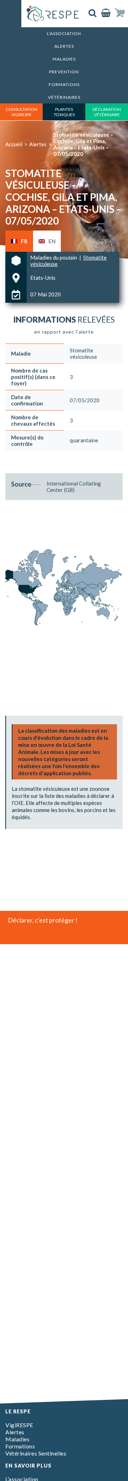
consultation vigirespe (21, 112)
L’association (64, 33)
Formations (64, 84)
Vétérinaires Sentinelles (35, 1453)
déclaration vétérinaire (106, 112)
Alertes (64, 46)
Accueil (13, 144)
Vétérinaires (64, 97)
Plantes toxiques (64, 112)
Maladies (64, 59)
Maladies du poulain (54, 257)
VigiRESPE (19, 1425)
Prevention (64, 71)
